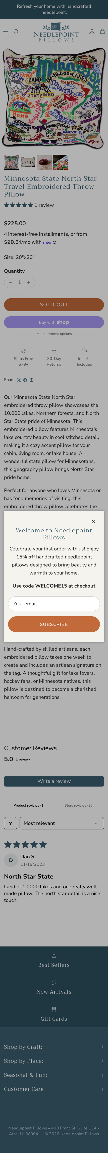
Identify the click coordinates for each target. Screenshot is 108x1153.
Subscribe (54, 624)
